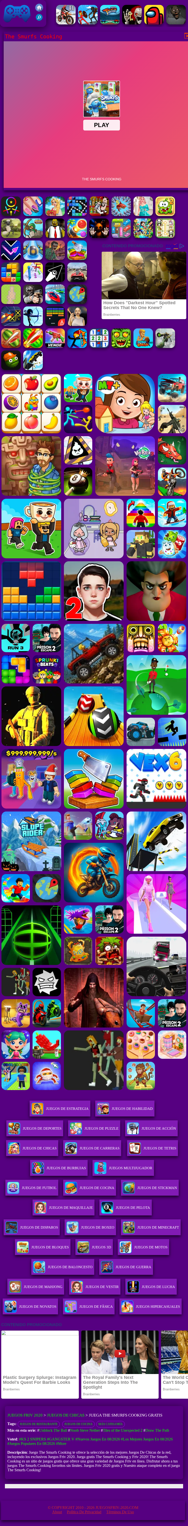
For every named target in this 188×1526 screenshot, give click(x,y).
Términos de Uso (120, 1512)
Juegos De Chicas (40, 1148)
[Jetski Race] (55, 303)
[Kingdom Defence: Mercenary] (33, 237)
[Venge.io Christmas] (55, 347)
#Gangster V (60, 1439)
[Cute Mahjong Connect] (165, 237)
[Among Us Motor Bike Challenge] (154, 23)
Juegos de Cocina (78, 1424)
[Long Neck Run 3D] (33, 281)
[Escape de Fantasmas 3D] (132, 23)
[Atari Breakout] (55, 325)
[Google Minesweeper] (11, 303)
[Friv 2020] (39, 10)
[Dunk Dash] (143, 347)
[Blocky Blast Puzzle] (11, 281)
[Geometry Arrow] (55, 281)
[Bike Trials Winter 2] (66, 23)
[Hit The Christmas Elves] (77, 215)
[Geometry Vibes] (11, 259)
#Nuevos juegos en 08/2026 (97, 1439)
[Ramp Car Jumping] (33, 369)
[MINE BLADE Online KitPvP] (143, 237)
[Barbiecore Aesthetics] (143, 215)
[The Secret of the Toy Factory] (99, 237)
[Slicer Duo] (77, 259)
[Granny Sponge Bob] (55, 237)
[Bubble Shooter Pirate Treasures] (77, 237)
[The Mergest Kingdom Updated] (121, 215)
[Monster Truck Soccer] (110, 23)
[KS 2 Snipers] (165, 347)
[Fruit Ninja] (11, 347)
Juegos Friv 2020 (25, 1415)
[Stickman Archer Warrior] (33, 325)
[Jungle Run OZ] (121, 347)
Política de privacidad (84, 1512)
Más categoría (110, 1424)
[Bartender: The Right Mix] (99, 215)
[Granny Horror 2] (77, 325)
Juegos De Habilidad (132, 1109)
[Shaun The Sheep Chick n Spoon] (11, 237)
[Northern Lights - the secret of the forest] (55, 215)
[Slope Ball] (33, 259)
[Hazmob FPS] (33, 303)
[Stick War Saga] (88, 23)
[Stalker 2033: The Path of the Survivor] (33, 215)
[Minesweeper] (99, 347)
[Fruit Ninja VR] (33, 347)
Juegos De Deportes (42, 1128)
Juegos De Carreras (99, 1148)
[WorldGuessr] (77, 303)
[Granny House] (176, 23)
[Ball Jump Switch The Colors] (11, 215)
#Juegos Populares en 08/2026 (31, 1443)
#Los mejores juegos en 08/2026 (147, 1439)
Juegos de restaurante (39, 1424)
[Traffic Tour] (77, 281)
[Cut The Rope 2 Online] (165, 215)
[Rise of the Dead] (55, 259)
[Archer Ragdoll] (77, 347)
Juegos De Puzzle (101, 1128)
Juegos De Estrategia (67, 1109)
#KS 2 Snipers (32, 1439)
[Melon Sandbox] (11, 369)
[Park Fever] (121, 237)
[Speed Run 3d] (11, 325)
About (57, 1512)
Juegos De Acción (158, 1128)
